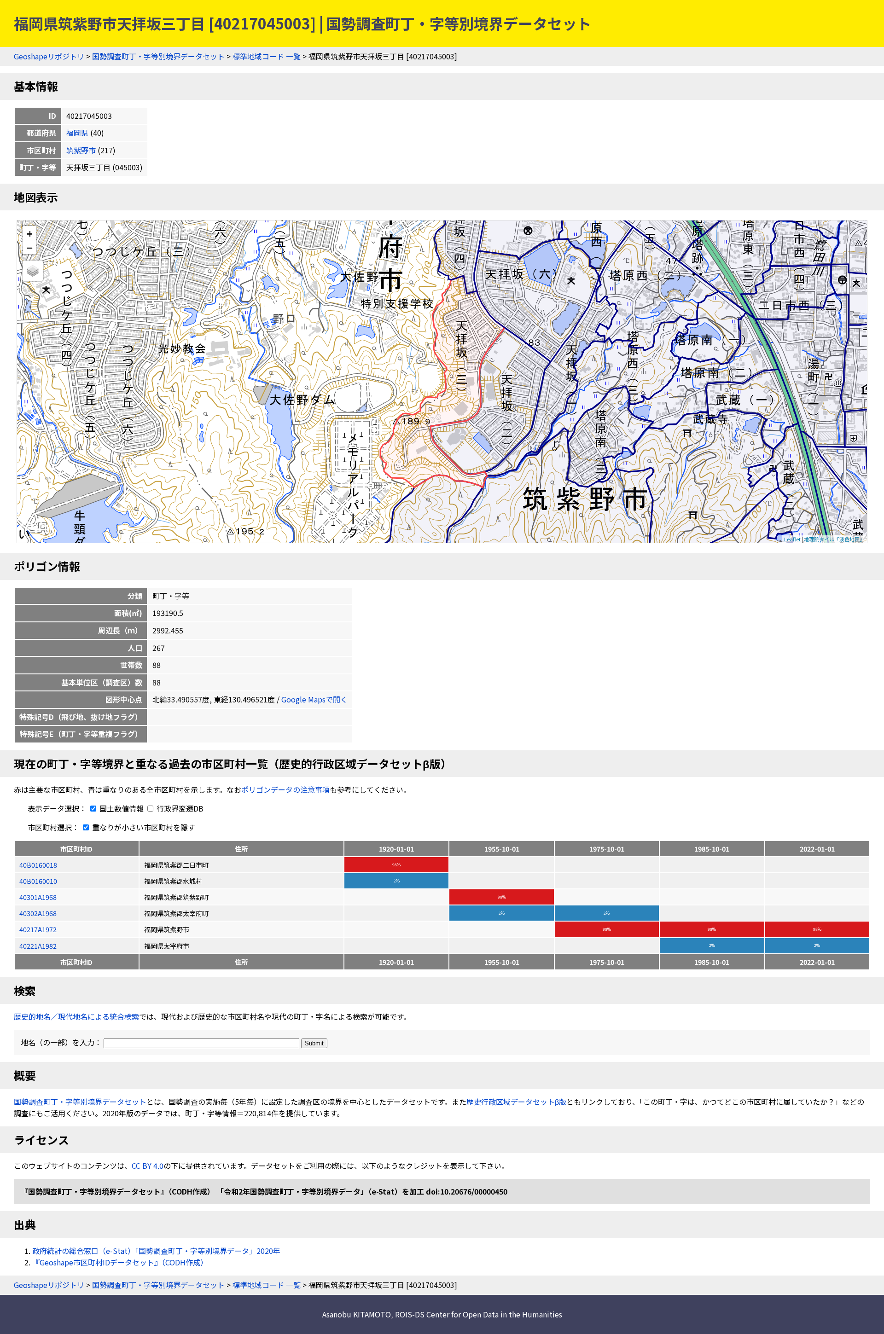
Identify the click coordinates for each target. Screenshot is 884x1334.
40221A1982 (38, 946)
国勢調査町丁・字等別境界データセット (158, 56)
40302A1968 (38, 913)
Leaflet (792, 539)
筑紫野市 (81, 150)
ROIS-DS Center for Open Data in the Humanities (478, 1314)
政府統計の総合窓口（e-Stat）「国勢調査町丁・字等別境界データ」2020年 (156, 1250)
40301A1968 (38, 897)
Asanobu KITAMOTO (356, 1314)
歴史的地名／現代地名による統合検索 (76, 1016)
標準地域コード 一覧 (267, 56)
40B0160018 (38, 865)
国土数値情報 (121, 808)
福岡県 (77, 132)
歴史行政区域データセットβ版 (516, 1101)
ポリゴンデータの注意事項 (285, 789)
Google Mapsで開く (314, 699)
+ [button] (30, 233)
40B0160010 (38, 881)
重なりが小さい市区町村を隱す (142, 827)
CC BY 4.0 (147, 1165)
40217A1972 (38, 929)
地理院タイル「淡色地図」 (834, 539)
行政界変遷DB (179, 808)
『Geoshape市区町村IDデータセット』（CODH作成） (120, 1262)
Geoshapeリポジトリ (49, 56)
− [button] (30, 247)
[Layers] (33, 271)
